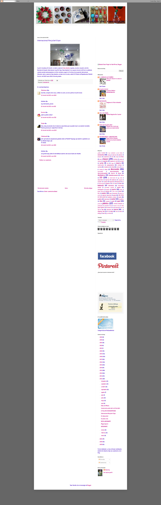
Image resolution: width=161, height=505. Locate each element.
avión (100, 159)
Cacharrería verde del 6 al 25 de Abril (110, 408)
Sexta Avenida (66, 68)
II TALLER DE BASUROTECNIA (108, 411)
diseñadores (101, 175)
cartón (101, 163)
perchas (99, 203)
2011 (101, 376)
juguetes (108, 191)
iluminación (101, 185)
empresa (107, 180)
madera (104, 193)
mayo (102, 400)
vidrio (120, 211)
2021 (101, 348)
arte (112, 156)
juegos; (121, 189)
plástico (106, 203)
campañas (105, 161)
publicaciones (100, 205)
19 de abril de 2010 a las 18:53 (48, 95)
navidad (113, 199)
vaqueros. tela (101, 211)
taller (121, 207)
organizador (108, 201)
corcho (99, 167)
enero (103, 435)
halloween (107, 183)
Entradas (102, 459)
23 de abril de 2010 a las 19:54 (48, 156)
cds (108, 163)
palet (113, 201)
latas (120, 191)
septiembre (104, 389)
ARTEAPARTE (104, 426)
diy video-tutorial (111, 178)
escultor (100, 181)
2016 (101, 362)
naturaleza (106, 199)
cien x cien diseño (103, 113)
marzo (103, 430)
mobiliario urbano (112, 197)
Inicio (66, 188)
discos (119, 173)
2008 (101, 442)
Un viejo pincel (104, 416)
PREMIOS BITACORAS (118, 203)
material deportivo (106, 195)
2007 (101, 444)
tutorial (116, 209)
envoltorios (113, 180)
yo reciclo (108, 213)
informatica (111, 185)
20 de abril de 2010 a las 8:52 (48, 106)
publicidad (106, 205)
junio (102, 398)
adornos (114, 155)
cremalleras (106, 167)
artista (122, 157)
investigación (101, 189)
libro (99, 193)
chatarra (118, 163)
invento (119, 187)
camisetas (99, 161)
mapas (110, 193)
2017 (101, 359)
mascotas (115, 193)
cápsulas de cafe (114, 161)
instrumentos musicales (109, 187)
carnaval (122, 161)
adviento (120, 155)
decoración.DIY (100, 171)
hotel (116, 183)
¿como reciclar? (101, 153)
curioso (118, 167)
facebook (118, 181)
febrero (103, 433)
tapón (99, 209)
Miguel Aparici (104, 424)
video (111, 211)
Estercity (107, 470)
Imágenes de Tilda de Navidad (113, 102)
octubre (103, 387)
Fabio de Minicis (105, 406)
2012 (101, 373)
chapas (112, 163)
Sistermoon (44, 90)
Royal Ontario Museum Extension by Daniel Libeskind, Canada (113, 140)
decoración (115, 169)
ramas (111, 205)
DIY (101, 178)
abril (102, 403)
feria (123, 181)
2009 (101, 439)
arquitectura (106, 156)
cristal (112, 167)
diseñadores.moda (113, 175)
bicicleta (115, 159)
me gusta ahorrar (103, 89)
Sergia (42, 123)
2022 (101, 345)
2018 (101, 356)
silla (113, 207)
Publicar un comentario (45, 160)
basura (105, 159)
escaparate (120, 180)
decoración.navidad (102, 173)
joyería (114, 189)
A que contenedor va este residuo (115, 153)
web (104, 213)
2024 (101, 340)
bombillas (121, 159)
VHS (108, 211)
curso (123, 167)
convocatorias (46, 82)
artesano (116, 156)
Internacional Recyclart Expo (108, 413)
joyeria (107, 189)
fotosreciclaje (101, 183)
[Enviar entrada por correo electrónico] (57, 80)
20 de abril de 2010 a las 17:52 (48, 117)
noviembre (104, 384)
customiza (101, 169)
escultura (105, 181)
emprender (100, 180)
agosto (103, 392)
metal (114, 195)
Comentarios (103, 462)
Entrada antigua (88, 188)
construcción (101, 165)
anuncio (99, 156)
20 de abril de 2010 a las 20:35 (48, 130)
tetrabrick (109, 209)
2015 (101, 365)
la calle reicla (114, 191)
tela (103, 209)
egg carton (120, 178)
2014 (101, 367)
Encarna (43, 112)
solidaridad (117, 207)
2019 (101, 354)
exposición (112, 181)
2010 (101, 379)
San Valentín (109, 207)
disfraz (122, 175)
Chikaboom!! (44, 136)
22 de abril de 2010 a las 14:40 (48, 145)
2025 (101, 337)
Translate (103, 222)
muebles (100, 199)
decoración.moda (114, 171)
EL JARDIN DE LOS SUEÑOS (106, 77)
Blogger (89, 485)
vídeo (117, 211)
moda (119, 197)
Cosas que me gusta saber (105, 125)
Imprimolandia (102, 101)
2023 (101, 342)
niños (101, 201)
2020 (101, 351)
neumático (121, 199)
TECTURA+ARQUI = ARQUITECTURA (108, 137)
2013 (101, 370)
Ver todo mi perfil (108, 472)
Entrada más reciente (43, 188)
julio (102, 395)
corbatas (120, 165)
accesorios (101, 155)
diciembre (103, 381)
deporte (113, 173)
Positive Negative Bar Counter (113, 114)
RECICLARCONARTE (106, 421)
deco (106, 169)
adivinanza (109, 155)
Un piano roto (104, 419)
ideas (120, 183)
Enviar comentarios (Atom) (50, 191)
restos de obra (117, 205)
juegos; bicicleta (101, 191)
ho (112, 183)
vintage (99, 213)
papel (118, 201)
